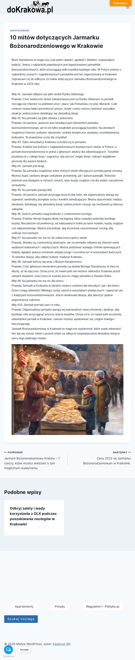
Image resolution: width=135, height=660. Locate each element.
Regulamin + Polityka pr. (103, 606)
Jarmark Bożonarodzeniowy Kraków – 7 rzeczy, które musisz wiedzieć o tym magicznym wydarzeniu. (32, 460)
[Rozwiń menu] (127, 7)
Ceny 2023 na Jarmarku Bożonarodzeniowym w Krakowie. (107, 458)
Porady (60, 606)
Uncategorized (19, 30)
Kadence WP (62, 644)
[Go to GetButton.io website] (8, 656)
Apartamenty (24, 606)
